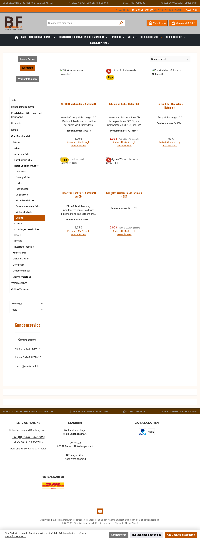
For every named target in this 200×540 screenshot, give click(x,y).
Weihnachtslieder (24, 212)
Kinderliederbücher (25, 200)
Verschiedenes (19, 282)
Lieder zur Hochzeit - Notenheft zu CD (78, 194)
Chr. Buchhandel (20, 136)
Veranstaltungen (27, 79)
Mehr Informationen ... (15, 536)
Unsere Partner (27, 59)
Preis (14, 309)
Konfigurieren (118, 534)
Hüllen (19, 183)
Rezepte (18, 241)
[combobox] (82, 23)
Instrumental (22, 189)
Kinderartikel (19, 252)
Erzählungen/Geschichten (27, 229)
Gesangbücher (23, 177)
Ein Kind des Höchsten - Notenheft (170, 105)
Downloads (19, 264)
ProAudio (16, 123)
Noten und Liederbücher (26, 166)
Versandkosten (91, 520)
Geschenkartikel (21, 270)
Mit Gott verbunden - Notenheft (78, 104)
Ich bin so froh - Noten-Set (124, 104)
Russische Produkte (24, 247)
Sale (13, 100)
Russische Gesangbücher (28, 206)
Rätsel (17, 235)
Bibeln (17, 148)
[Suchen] (121, 23)
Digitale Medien (21, 258)
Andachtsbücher (22, 154)
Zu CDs (19, 218)
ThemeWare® (131, 523)
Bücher (16, 142)
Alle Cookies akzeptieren (181, 534)
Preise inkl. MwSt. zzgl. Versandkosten (78, 144)
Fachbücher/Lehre (23, 160)
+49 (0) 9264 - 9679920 (141, 10)
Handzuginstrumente (22, 106)
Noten (14, 129)
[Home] (16, 37)
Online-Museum (20, 289)
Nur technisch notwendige (146, 534)
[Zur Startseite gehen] (15, 23)
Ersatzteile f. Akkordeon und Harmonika (26, 115)
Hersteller (17, 303)
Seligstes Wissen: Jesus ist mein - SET (124, 194)
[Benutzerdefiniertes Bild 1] (142, 431)
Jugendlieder (22, 194)
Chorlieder (21, 171)
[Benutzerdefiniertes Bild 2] (151, 431)
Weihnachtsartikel (22, 276)
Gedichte (18, 223)
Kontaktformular (37, 448)
